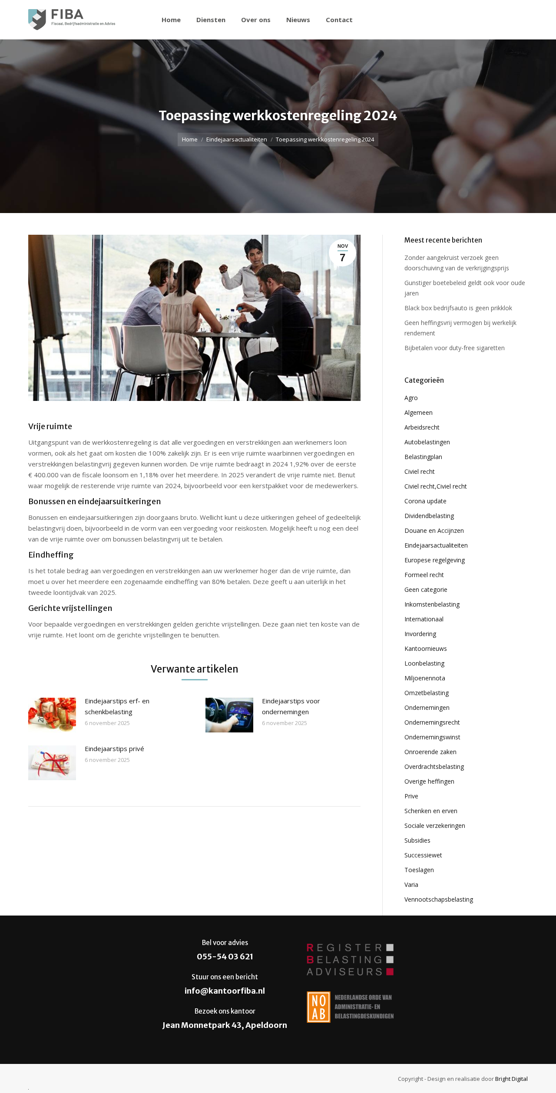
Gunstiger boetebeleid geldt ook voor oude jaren (464, 288)
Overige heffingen (429, 781)
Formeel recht (424, 575)
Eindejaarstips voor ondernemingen (291, 706)
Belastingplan (423, 457)
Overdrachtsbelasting (434, 766)
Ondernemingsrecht (432, 722)
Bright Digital (511, 1079)
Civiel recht (419, 471)
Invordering (420, 634)
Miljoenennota (424, 678)
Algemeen (418, 412)
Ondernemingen (427, 707)
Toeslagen (419, 870)
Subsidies (417, 840)
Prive (411, 796)
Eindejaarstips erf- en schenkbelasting (117, 706)
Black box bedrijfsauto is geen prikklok (458, 308)
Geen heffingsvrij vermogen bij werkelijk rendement (460, 327)
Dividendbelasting (429, 516)
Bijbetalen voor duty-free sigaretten (454, 348)
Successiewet (423, 855)
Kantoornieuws (425, 648)
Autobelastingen (427, 442)
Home (190, 139)
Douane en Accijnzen (434, 530)
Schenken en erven (430, 811)
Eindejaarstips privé (114, 748)
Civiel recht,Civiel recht (435, 486)
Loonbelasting (424, 663)
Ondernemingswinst (432, 737)
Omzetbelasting (426, 693)
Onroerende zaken (430, 752)
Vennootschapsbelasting (438, 899)
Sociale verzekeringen (434, 825)
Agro (411, 398)
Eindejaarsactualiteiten (236, 139)
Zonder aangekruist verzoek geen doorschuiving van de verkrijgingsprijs (456, 262)
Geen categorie (425, 589)
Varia (411, 884)
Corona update (425, 501)
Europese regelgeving (434, 560)
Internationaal (423, 619)
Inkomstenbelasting (432, 604)
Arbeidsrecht (422, 427)
